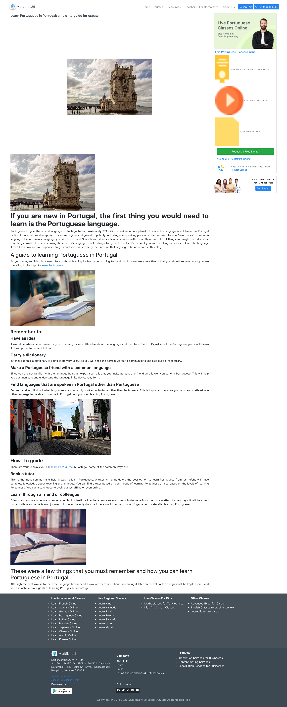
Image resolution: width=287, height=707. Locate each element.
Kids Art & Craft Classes (159, 607)
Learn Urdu (105, 623)
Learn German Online (64, 611)
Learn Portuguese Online (66, 615)
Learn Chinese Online (64, 631)
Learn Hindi (105, 603)
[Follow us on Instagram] (128, 690)
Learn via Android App (205, 611)
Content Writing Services (194, 662)
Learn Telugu (106, 615)
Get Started (263, 188)
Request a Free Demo (245, 151)
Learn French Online (63, 603)
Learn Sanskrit (107, 619)
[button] (158, 7)
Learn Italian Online (63, 619)
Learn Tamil (105, 611)
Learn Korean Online (63, 639)
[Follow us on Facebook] (118, 690)
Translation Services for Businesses (201, 658)
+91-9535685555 (60, 676)
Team (119, 665)
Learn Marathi (106, 627)
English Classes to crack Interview (212, 607)
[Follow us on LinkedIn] (132, 690)
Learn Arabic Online (63, 635)
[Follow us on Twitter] (123, 690)
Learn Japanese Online (65, 627)
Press (119, 669)
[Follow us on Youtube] (137, 690)
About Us (122, 661)
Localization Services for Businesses (201, 666)
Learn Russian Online (64, 623)
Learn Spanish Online (64, 607)
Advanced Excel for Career (208, 603)
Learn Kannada (107, 607)
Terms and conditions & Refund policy (140, 673)
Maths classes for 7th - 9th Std (163, 603)
